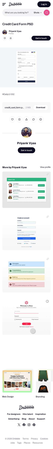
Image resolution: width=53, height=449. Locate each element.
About (32, 418)
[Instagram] (29, 424)
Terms (26, 438)
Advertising (13, 418)
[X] (19, 424)
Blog (24, 418)
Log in (44, 4)
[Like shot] (4, 38)
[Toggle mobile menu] (4, 4)
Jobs (12, 442)
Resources (38, 442)
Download (40, 107)
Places (27, 442)
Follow (11, 34)
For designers (13, 414)
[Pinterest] (34, 424)
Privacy (34, 438)
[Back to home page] (15, 4)
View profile (45, 167)
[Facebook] (24, 424)
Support (41, 418)
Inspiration (40, 414)
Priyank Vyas (15, 31)
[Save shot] (10, 38)
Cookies (44, 438)
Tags (19, 442)
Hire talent (28, 414)
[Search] (47, 13)
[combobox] (17, 12)
